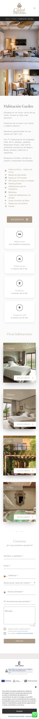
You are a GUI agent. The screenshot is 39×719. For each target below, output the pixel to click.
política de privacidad (25, 633)
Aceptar (19, 711)
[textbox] (19, 583)
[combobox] (5, 576)
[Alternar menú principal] (34, 8)
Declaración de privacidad (16, 716)
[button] (36, 687)
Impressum (28, 716)
